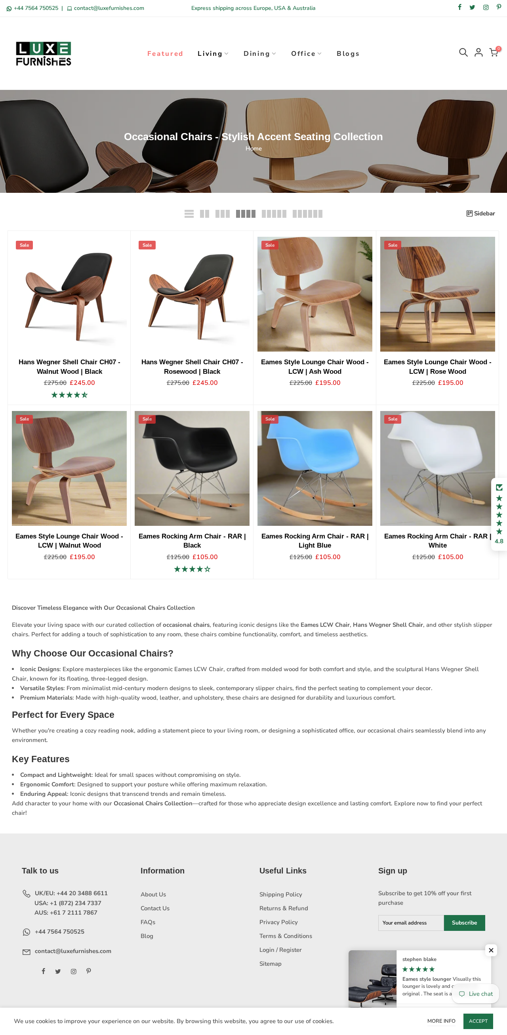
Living (210, 53)
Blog (147, 936)
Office (303, 53)
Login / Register (280, 950)
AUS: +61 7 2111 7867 (65, 913)
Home (254, 148)
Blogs (348, 53)
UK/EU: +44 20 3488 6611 (70, 893)
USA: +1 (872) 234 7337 (67, 903)
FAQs (148, 922)
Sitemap (270, 964)
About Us (153, 894)
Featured (165, 53)
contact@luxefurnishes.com (108, 8)
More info (441, 1021)
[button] (499, 514)
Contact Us (155, 908)
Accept (478, 1021)
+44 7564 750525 (36, 8)
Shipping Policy (280, 894)
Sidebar (484, 213)
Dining (257, 53)
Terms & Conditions (285, 936)
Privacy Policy (278, 922)
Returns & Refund (283, 908)
